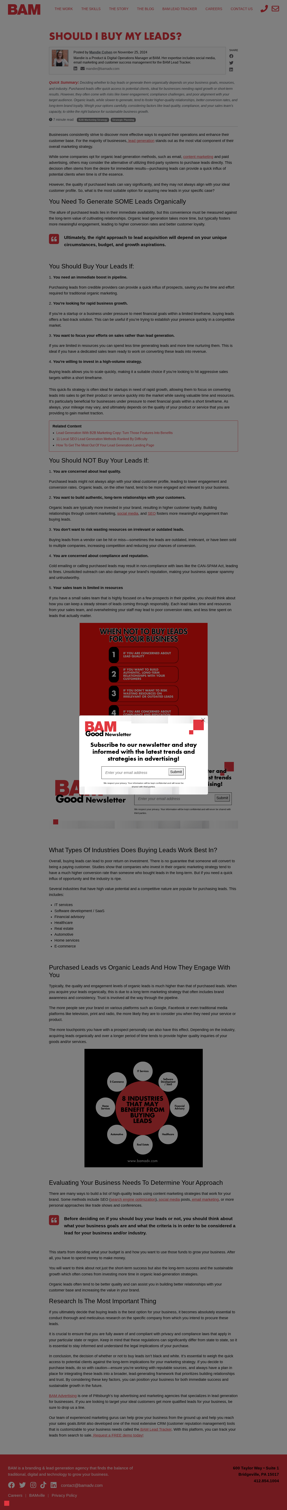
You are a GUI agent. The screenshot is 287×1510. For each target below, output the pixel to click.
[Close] (203, 719)
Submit (176, 772)
